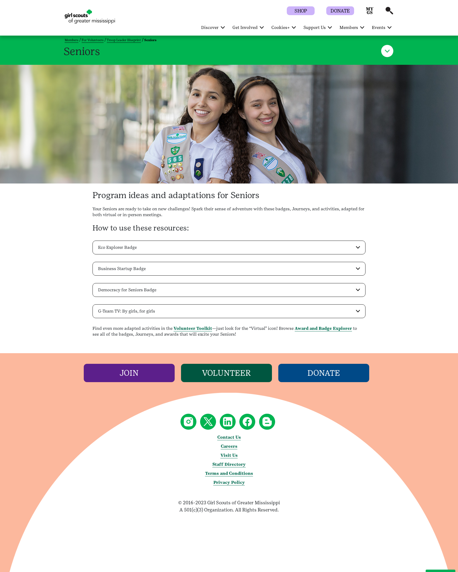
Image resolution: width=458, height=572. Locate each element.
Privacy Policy (229, 482)
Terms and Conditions (229, 473)
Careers (229, 446)
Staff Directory (229, 464)
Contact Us (229, 437)
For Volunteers (93, 40)
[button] (370, 13)
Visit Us (229, 455)
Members (71, 40)
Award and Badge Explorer (323, 328)
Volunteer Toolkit (193, 328)
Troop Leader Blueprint (124, 40)
